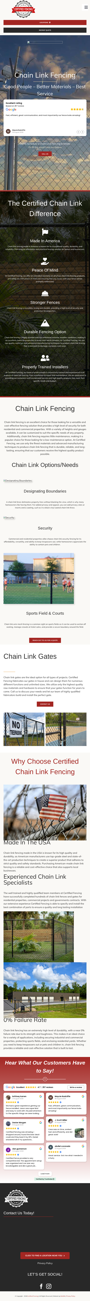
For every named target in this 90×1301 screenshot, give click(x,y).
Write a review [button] (76, 1087)
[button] (82, 132)
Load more (45, 1173)
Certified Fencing (32, 1296)
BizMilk (63, 1296)
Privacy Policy (45, 1263)
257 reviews (19, 106)
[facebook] (41, 1286)
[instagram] (48, 1286)
